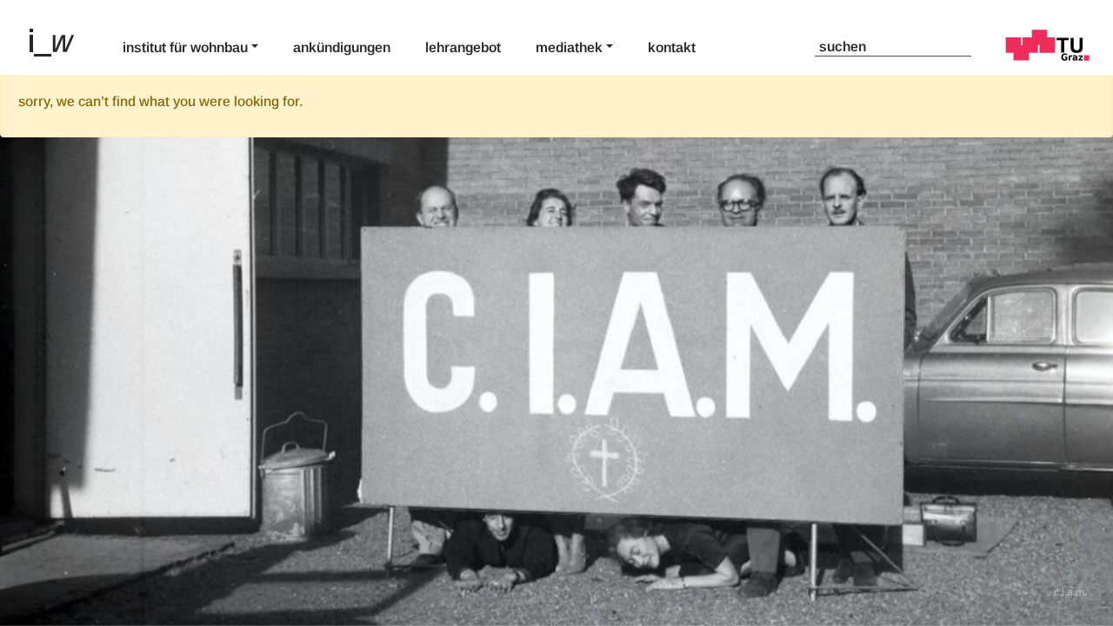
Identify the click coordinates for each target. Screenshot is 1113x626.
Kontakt (672, 47)
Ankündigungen (341, 47)
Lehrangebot (463, 47)
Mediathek (569, 47)
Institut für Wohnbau (185, 47)
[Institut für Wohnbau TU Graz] (59, 41)
